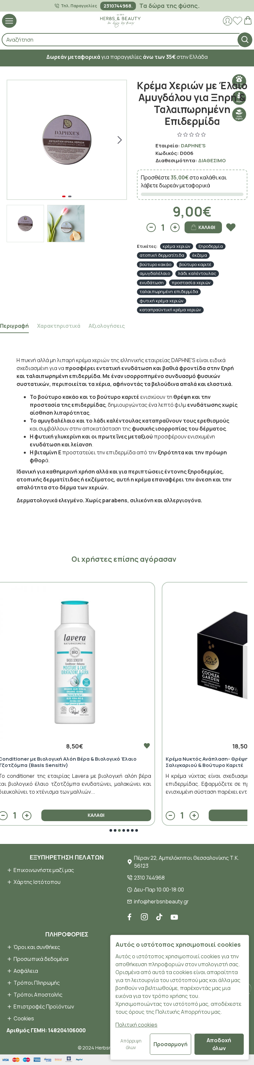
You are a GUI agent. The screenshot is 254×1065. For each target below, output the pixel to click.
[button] (14, 139)
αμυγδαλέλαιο (155, 273)
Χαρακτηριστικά (58, 326)
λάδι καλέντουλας (197, 273)
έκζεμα (199, 255)
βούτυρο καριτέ (195, 264)
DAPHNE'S (193, 145)
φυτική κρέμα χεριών (162, 301)
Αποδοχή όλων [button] (219, 1044)
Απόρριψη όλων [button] (131, 1044)
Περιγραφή (14, 326)
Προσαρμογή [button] (170, 1044)
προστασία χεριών (191, 282)
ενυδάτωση (152, 282)
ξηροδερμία (210, 246)
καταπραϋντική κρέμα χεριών (170, 310)
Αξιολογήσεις (107, 326)
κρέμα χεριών (176, 246)
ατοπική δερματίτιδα (162, 255)
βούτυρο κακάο (155, 264)
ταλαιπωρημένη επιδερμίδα (169, 291)
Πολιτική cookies (136, 1024)
